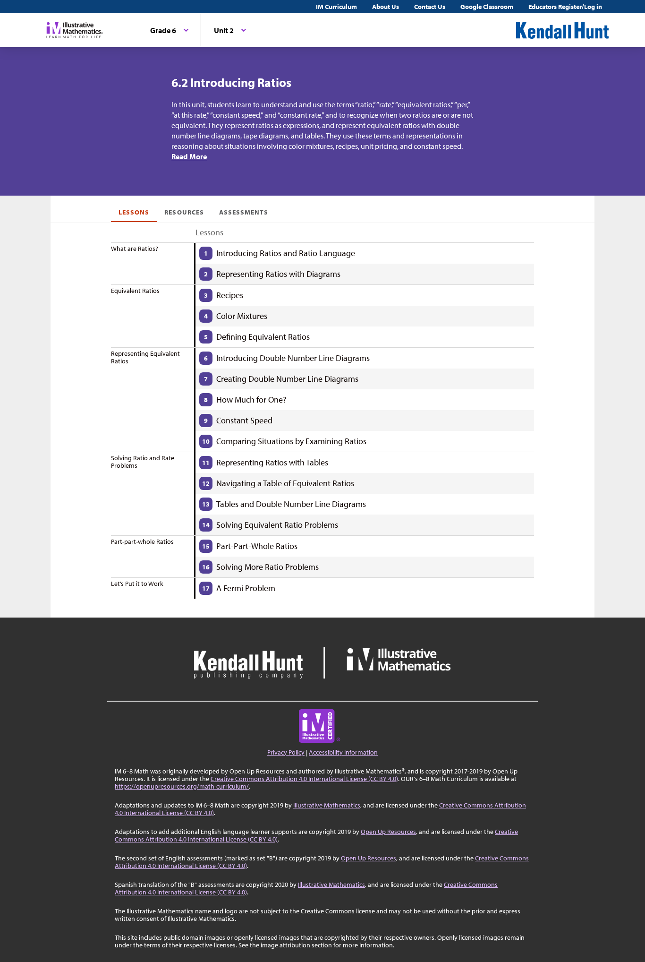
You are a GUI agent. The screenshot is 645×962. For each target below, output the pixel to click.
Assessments (244, 212)
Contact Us (429, 6)
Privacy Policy (286, 752)
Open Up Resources (388, 831)
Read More (189, 156)
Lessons (134, 212)
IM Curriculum (336, 6)
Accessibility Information (343, 752)
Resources (184, 212)
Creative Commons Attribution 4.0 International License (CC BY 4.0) (304, 778)
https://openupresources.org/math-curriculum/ (182, 786)
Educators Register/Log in (565, 6)
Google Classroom (486, 6)
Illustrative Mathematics (326, 805)
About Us (385, 6)
